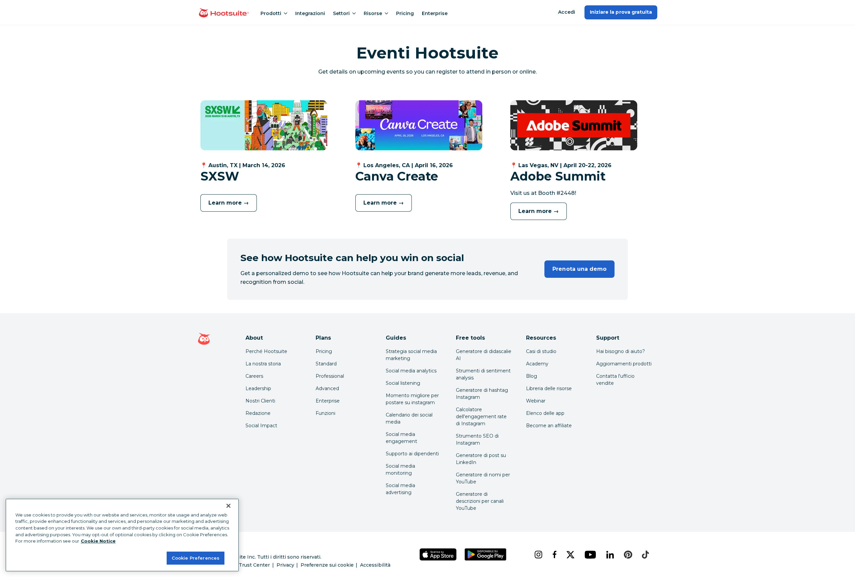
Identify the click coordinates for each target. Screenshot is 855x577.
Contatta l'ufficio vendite (615, 379)
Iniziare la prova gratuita (621, 12)
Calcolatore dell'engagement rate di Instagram (481, 417)
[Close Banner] (228, 505)
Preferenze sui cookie (327, 565)
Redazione (258, 413)
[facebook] (554, 555)
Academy (537, 364)
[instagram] (538, 555)
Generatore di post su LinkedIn (481, 458)
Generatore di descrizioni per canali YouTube (480, 501)
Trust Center (254, 565)
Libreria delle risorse (549, 388)
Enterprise (435, 13)
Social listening (403, 383)
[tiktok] (645, 555)
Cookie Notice (98, 541)
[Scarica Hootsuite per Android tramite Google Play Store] (485, 554)
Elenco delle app (545, 413)
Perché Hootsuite (266, 351)
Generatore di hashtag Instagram (482, 393)
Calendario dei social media (409, 418)
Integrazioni (310, 13)
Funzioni (325, 413)
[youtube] (590, 555)
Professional (330, 376)
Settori (341, 13)
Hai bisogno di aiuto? (620, 351)
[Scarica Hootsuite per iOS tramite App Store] (438, 554)
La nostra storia (263, 364)
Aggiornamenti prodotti (624, 364)
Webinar (535, 401)
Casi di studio (541, 351)
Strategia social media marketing (411, 354)
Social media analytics (411, 371)
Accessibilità (375, 565)
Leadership (258, 388)
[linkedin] (610, 555)
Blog (531, 376)
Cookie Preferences (195, 557)
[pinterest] (628, 555)
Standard (326, 364)
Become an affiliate (549, 426)
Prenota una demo (579, 269)
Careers (254, 376)
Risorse (373, 13)
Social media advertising (400, 488)
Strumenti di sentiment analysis (483, 374)
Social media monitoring (400, 469)
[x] (570, 555)
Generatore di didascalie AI (483, 354)
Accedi (566, 12)
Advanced (327, 388)
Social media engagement (401, 437)
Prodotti (271, 13)
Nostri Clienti (260, 401)
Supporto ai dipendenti (412, 454)
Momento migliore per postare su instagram (412, 399)
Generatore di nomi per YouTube (483, 478)
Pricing (405, 13)
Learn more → (228, 203)
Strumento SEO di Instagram (477, 439)
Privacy (285, 565)
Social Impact (261, 426)
